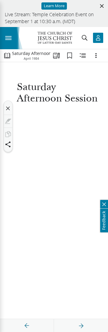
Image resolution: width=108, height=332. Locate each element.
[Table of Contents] (7, 55)
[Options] (96, 55)
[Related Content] (83, 55)
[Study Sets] (56, 55)
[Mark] (8, 121)
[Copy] (8, 134)
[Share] (8, 144)
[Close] (8, 108)
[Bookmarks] (70, 55)
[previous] (27, 325)
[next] (81, 325)
